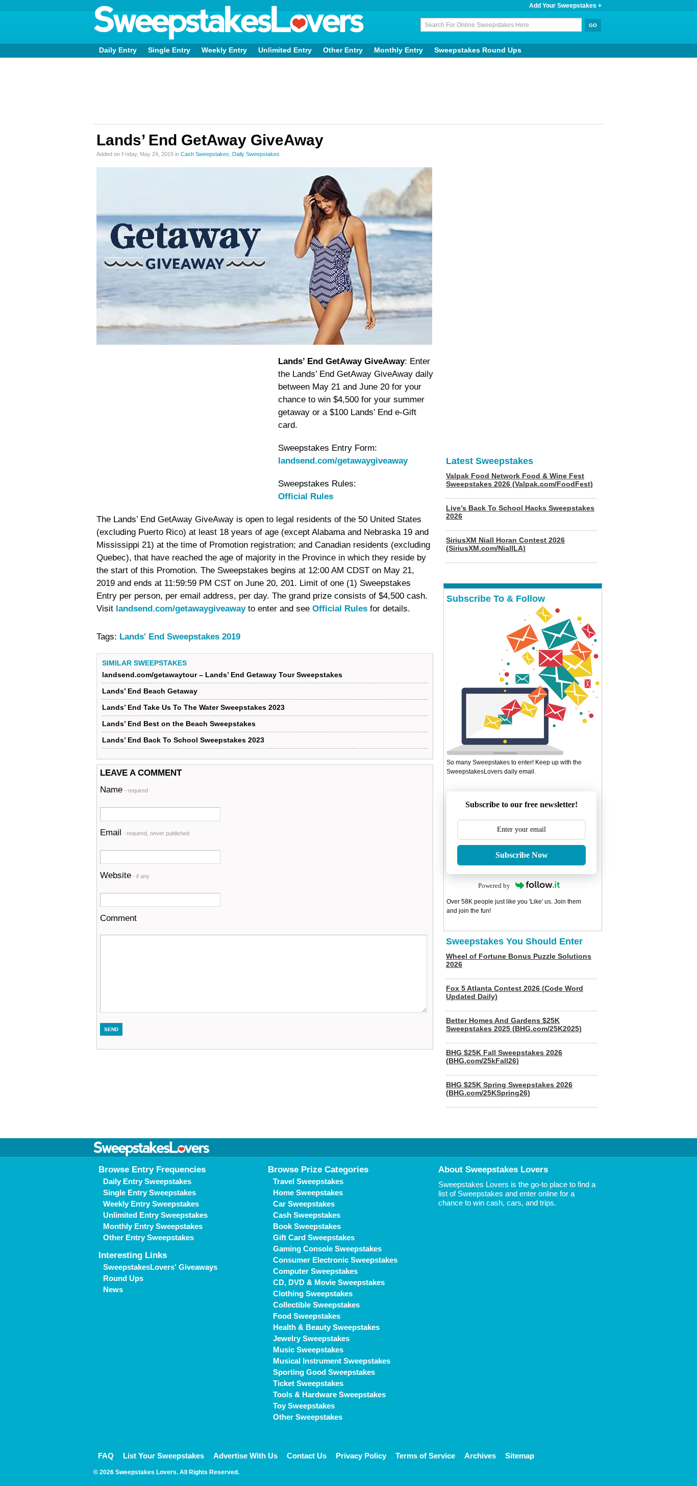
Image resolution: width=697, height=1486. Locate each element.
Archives (480, 1455)
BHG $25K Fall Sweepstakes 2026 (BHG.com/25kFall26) (504, 1056)
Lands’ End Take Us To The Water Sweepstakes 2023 (193, 707)
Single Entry (169, 50)
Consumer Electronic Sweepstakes (335, 1260)
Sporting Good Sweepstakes (324, 1372)
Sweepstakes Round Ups (477, 50)
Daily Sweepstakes (256, 154)
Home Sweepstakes (308, 1192)
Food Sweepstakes (306, 1316)
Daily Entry (118, 50)
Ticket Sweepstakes (308, 1383)
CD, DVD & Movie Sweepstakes (329, 1282)
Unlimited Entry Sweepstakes (155, 1215)
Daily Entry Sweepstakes (147, 1181)
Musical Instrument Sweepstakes (331, 1360)
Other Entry (343, 50)
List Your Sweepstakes (163, 1455)
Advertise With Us (245, 1455)
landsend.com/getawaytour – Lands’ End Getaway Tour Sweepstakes (222, 675)
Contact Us (307, 1455)
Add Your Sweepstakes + (565, 5)
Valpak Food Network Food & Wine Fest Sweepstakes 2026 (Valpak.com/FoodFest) (519, 480)
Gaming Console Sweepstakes (327, 1248)
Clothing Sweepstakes (313, 1293)
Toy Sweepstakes (304, 1405)
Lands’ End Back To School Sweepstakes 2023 (183, 740)
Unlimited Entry (285, 50)
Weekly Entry (224, 50)
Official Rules (305, 496)
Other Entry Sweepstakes (148, 1237)
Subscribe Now (521, 855)
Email (144, 832)
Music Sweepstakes (308, 1349)
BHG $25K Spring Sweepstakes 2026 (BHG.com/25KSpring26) (509, 1089)
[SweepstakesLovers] (229, 23)
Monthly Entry (398, 50)
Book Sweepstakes (307, 1226)
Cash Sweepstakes (205, 154)
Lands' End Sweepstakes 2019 (179, 637)
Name (124, 790)
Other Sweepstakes (307, 1417)
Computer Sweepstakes (315, 1271)
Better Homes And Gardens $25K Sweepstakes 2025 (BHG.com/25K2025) (514, 1024)
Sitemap (519, 1455)
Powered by (494, 885)
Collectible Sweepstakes (316, 1304)
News (113, 1289)
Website (125, 875)
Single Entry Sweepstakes (149, 1192)
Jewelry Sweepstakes (311, 1338)
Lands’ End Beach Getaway (149, 691)
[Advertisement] (348, 91)
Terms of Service (425, 1455)
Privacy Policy (361, 1455)
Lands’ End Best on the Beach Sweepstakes (179, 724)
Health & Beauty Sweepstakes (326, 1327)
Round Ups (123, 1278)
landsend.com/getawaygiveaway (343, 461)
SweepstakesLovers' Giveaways (160, 1267)
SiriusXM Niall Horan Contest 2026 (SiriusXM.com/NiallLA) (505, 544)
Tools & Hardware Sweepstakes (329, 1394)
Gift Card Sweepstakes (314, 1237)
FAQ (106, 1455)
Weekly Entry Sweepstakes (151, 1203)
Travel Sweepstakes (308, 1181)
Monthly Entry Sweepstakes (153, 1226)
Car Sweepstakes (304, 1203)
